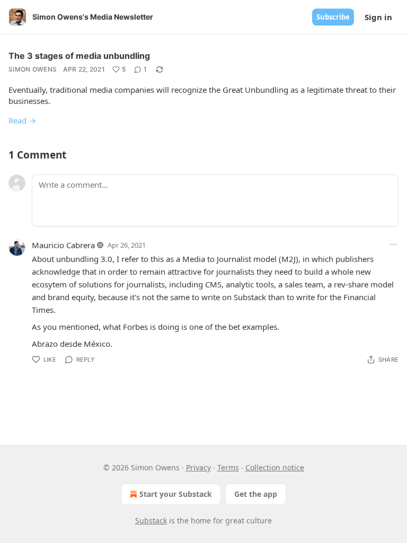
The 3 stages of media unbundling (79, 55)
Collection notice (274, 467)
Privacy (198, 467)
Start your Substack (175, 494)
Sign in (378, 17)
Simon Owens (32, 69)
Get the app (255, 494)
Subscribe (333, 17)
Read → (22, 120)
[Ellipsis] (393, 244)
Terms (228, 467)
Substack (151, 520)
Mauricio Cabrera (63, 245)
